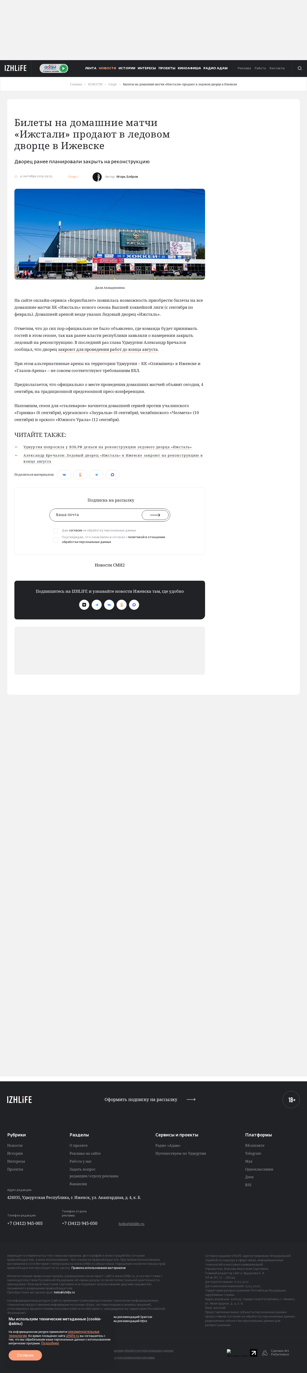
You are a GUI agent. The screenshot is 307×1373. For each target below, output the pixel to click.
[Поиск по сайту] (299, 68)
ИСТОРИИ (126, 68)
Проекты (15, 1169)
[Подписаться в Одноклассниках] (122, 605)
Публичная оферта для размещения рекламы (121, 1357)
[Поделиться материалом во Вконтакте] (64, 474)
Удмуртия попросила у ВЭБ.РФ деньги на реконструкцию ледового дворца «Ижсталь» (108, 447)
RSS (248, 1184)
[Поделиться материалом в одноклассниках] (80, 474)
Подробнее (50, 1343)
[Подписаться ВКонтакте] (109, 605)
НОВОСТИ (107, 68)
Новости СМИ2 (110, 565)
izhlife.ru (72, 1336)
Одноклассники (259, 1169)
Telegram (253, 1153)
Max (249, 1161)
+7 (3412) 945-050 (79, 1223)
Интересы (16, 1161)
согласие (75, 530)
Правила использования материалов (98, 1268)
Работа (260, 68)
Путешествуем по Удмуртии (180, 1153)
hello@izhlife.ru (131, 1224)
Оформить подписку (141, 1099)
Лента (90, 68)
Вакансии (78, 1183)
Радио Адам (215, 68)
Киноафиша (189, 68)
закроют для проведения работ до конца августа (108, 349)
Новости (15, 1145)
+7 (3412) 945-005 (25, 1223)
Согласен (25, 1355)
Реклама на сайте (85, 1153)
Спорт (73, 176)
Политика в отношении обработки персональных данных (130, 1350)
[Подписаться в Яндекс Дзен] (84, 605)
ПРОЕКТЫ (167, 68)
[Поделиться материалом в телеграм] (96, 474)
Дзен (249, 1176)
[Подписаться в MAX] (134, 605)
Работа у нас (81, 1161)
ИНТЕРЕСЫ (147, 68)
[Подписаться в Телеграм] (97, 605)
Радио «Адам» (168, 1145)
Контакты (277, 68)
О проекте (79, 1145)
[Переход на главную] (15, 68)
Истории (15, 1153)
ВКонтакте (255, 1145)
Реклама (244, 68)
